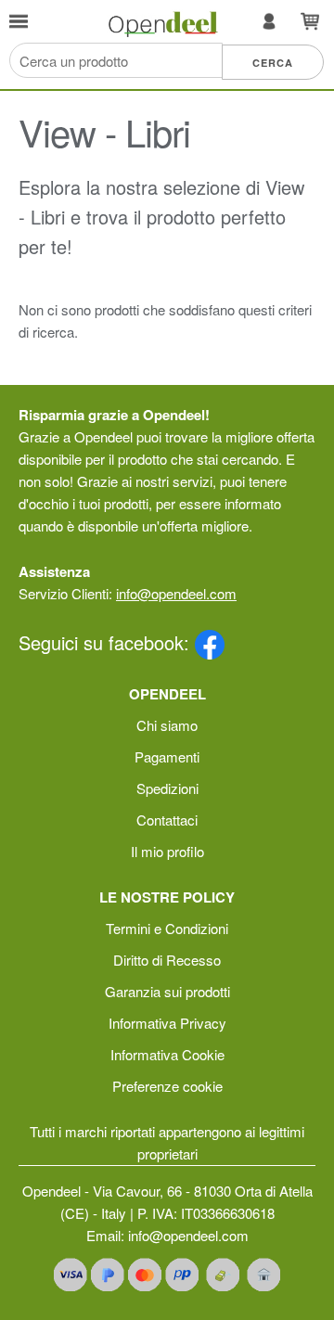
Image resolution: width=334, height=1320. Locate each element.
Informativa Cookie (167, 1054)
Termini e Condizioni (167, 928)
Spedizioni (167, 788)
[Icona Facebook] (210, 642)
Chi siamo (167, 725)
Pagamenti (167, 756)
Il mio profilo (167, 851)
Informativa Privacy (167, 1022)
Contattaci (167, 819)
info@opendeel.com (176, 593)
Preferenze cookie (167, 1086)
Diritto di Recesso (167, 959)
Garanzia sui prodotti (167, 991)
